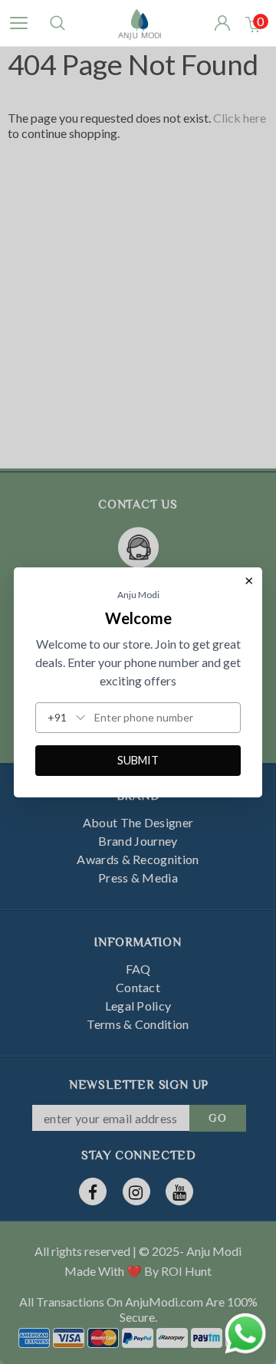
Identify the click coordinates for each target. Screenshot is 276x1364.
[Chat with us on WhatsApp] (245, 1331)
